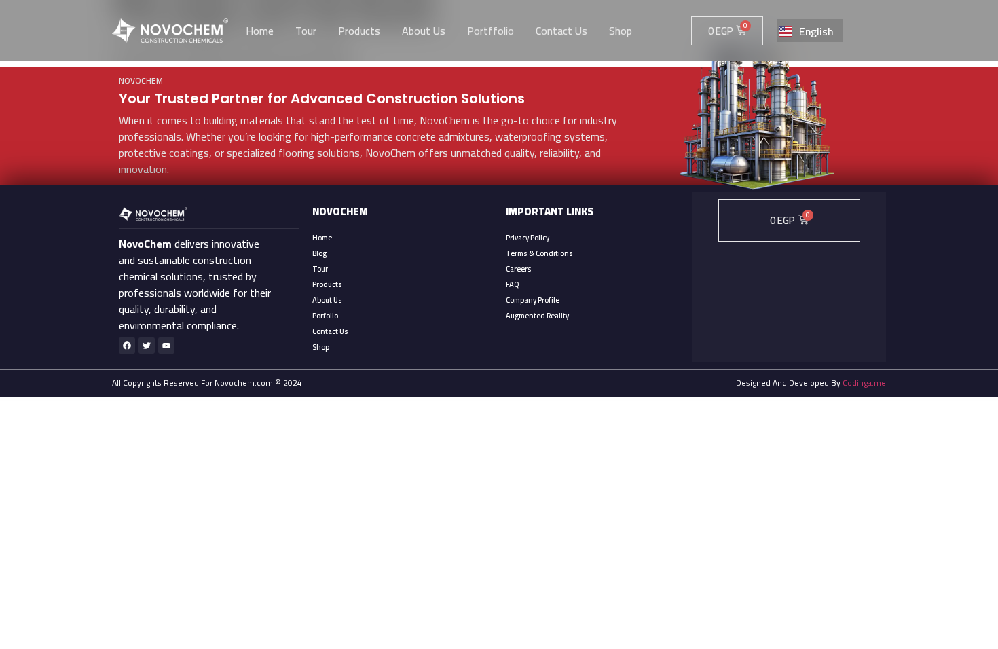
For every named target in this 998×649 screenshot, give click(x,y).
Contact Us (330, 331)
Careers (519, 269)
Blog (319, 253)
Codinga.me (864, 382)
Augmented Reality (537, 315)
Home (322, 237)
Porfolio (325, 315)
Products (327, 284)
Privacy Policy (527, 237)
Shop (320, 347)
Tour (320, 269)
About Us (327, 300)
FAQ (512, 284)
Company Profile (532, 300)
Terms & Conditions (539, 253)
